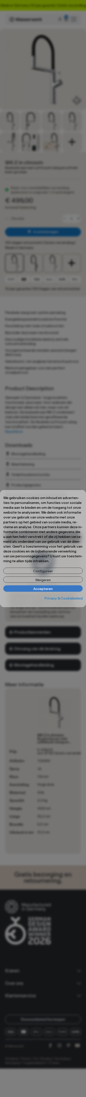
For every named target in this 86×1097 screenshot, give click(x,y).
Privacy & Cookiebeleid (64, 598)
